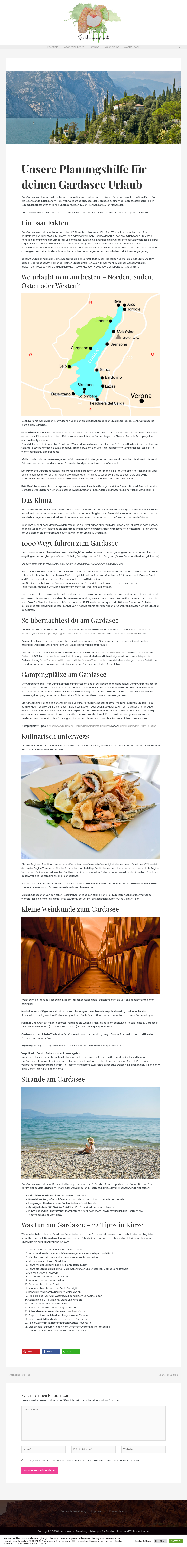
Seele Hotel (130, 633)
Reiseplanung (111, 47)
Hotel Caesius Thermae (88, 660)
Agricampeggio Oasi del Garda (64, 726)
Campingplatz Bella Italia (97, 726)
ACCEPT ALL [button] (176, 1541)
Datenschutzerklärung (73, 1511)
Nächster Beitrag (169, 1375)
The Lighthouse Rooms (93, 633)
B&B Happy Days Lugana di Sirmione (58, 633)
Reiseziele (52, 47)
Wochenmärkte (76, 1311)
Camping (94, 47)
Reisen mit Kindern (73, 47)
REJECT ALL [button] (160, 1541)
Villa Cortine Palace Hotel (109, 652)
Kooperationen (118, 1511)
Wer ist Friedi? (132, 47)
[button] (180, 47)
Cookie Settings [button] (143, 1541)
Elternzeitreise (29, 687)
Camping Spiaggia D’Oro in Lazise (137, 726)
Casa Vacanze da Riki (52, 660)
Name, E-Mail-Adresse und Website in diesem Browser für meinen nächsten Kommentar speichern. (82, 1460)
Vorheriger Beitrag (18, 1375)
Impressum (97, 1511)
